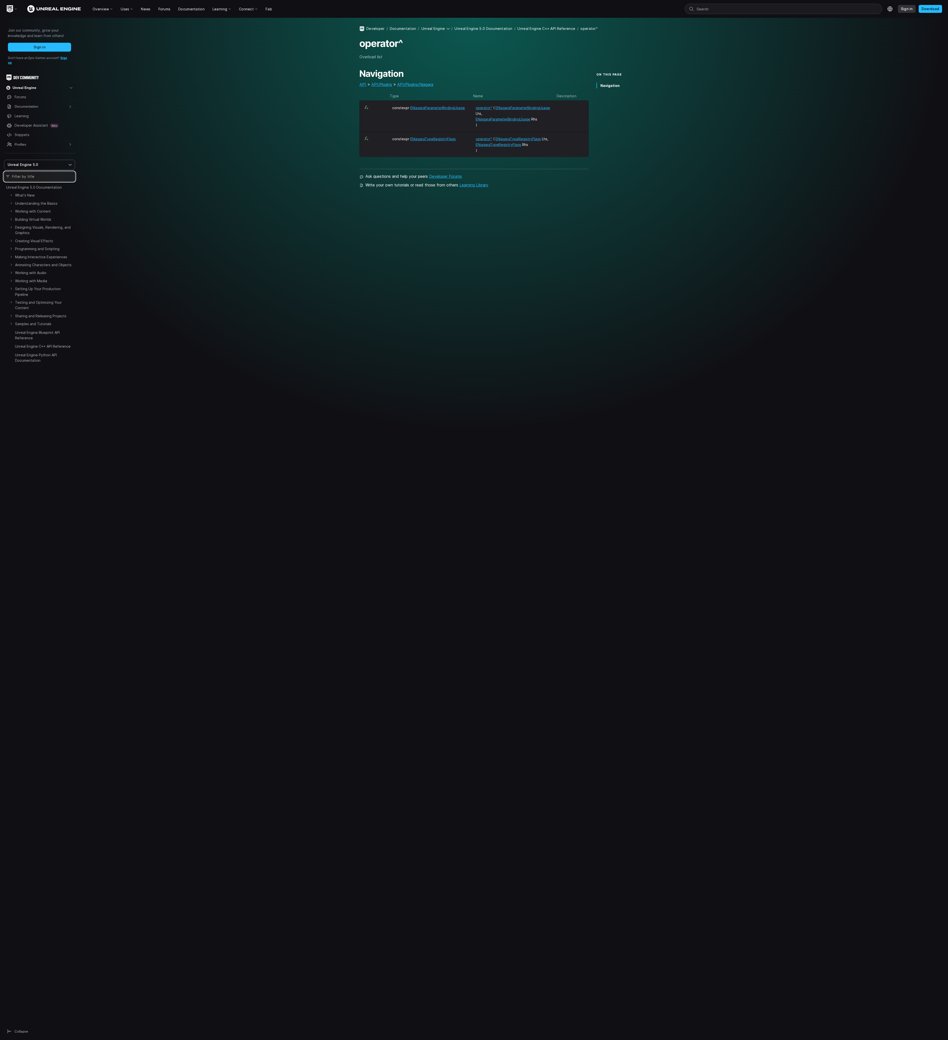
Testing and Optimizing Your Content (38, 305)
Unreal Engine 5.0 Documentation (34, 187)
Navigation (610, 85)
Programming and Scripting (37, 249)
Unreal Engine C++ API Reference (43, 346)
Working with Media (31, 281)
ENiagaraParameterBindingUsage (437, 108)
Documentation (403, 28)
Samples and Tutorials (33, 324)
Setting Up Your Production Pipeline (38, 291)
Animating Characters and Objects (43, 265)
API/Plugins (381, 84)
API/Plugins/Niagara (415, 84)
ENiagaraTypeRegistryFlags (433, 139)
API (362, 84)
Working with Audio (30, 273)
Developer (375, 28)
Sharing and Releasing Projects (40, 316)
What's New (25, 195)
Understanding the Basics (36, 203)
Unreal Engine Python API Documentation (36, 357)
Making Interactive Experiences (41, 257)
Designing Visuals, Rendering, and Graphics (43, 230)
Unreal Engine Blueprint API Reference (37, 335)
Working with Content (33, 211)
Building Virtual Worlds (33, 219)
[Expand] (11, 195)
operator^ (484, 108)
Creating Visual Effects (34, 241)
